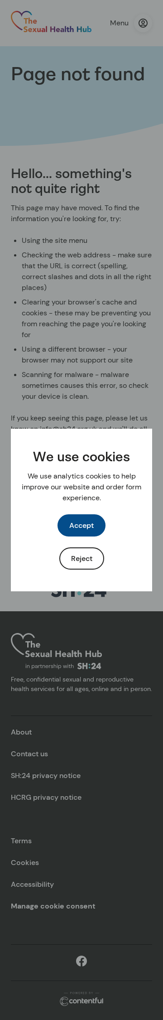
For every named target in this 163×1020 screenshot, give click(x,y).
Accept (81, 525)
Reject (81, 558)
